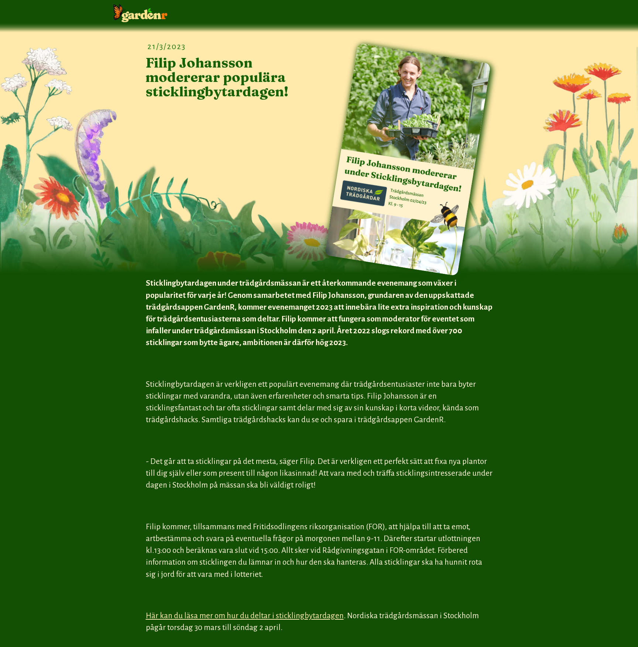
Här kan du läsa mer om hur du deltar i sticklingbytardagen (245, 616)
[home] (140, 13)
